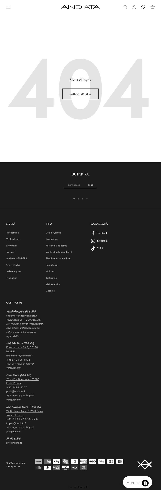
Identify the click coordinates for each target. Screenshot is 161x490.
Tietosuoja (51, 277)
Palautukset (52, 264)
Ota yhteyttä (13, 264)
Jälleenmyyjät (13, 271)
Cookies (50, 290)
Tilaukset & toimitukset (58, 258)
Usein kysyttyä (53, 232)
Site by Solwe (13, 466)
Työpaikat (11, 277)
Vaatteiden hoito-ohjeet (59, 252)
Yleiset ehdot (53, 284)
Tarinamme (12, 232)
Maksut (50, 271)
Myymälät (11, 245)
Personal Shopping (56, 245)
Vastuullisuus (13, 239)
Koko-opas (52, 239)
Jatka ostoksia (80, 93)
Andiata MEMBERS (16, 258)
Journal (10, 252)
